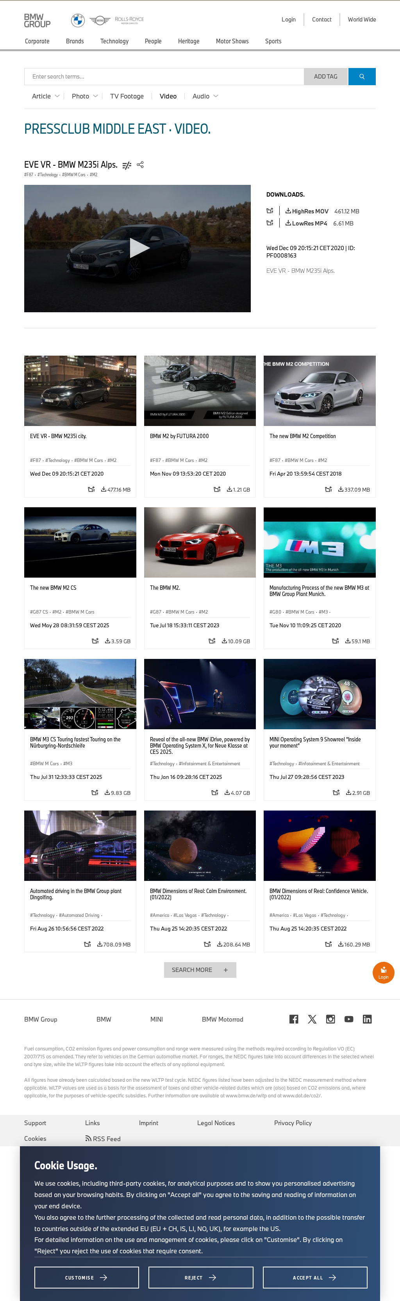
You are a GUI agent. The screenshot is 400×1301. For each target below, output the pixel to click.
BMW (103, 1019)
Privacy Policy (293, 1123)
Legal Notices (216, 1123)
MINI (156, 1019)
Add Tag (326, 76)
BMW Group (40, 1019)
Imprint (148, 1123)
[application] (137, 248)
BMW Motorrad (222, 1019)
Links (92, 1123)
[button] (138, 248)
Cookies (35, 1138)
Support (35, 1123)
